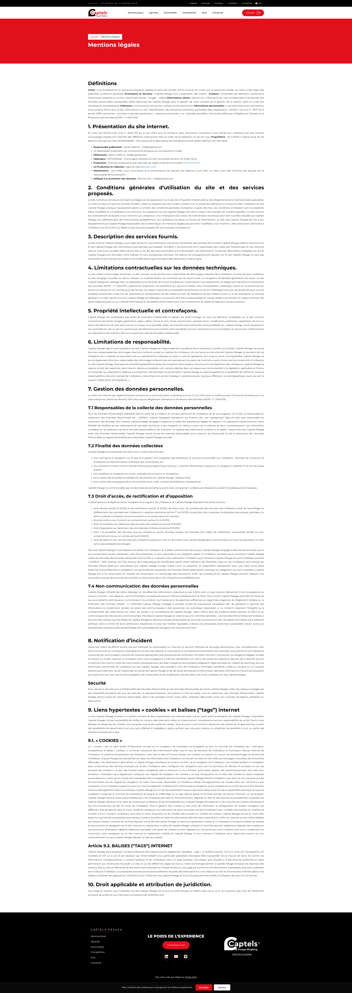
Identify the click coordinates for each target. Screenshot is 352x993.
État (204, 12)
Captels (193, 3)
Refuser (222, 987)
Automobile (170, 12)
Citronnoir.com (192, 163)
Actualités (247, 3)
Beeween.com (148, 167)
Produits (219, 3)
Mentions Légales (242, 954)
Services (206, 3)
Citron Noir (191, 977)
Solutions (232, 3)
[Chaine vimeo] (166, 956)
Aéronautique (135, 12)
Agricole (153, 12)
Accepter (204, 987)
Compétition (189, 12)
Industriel (217, 12)
